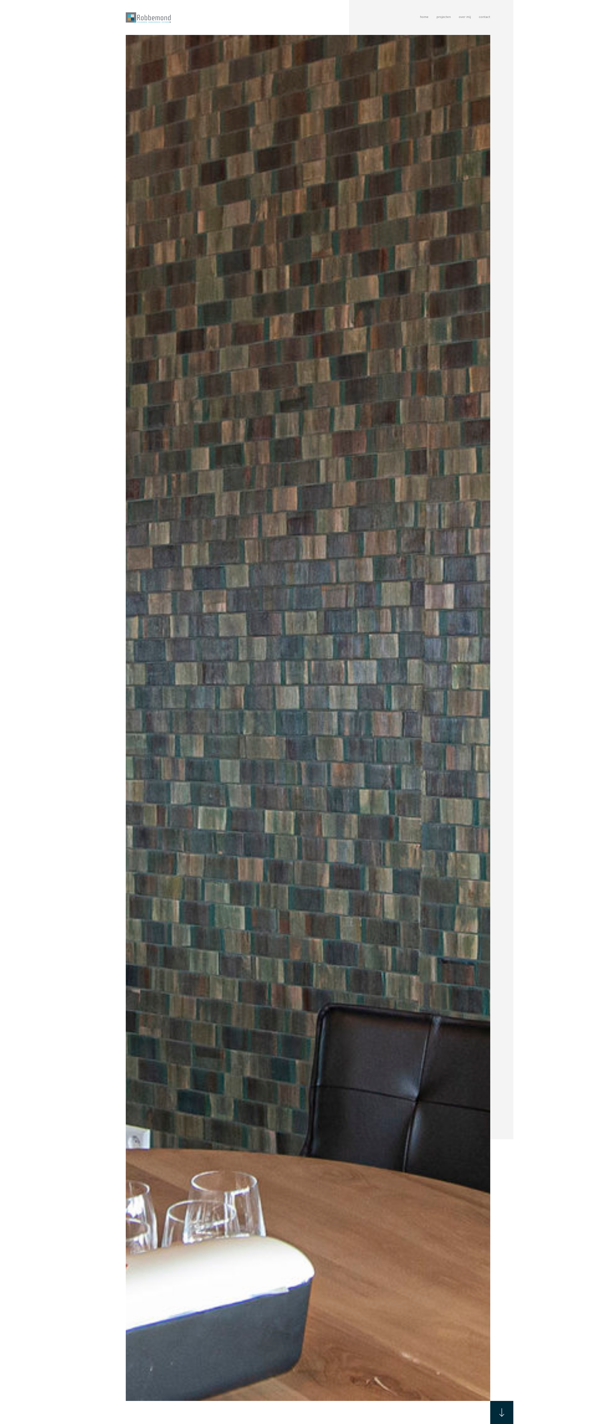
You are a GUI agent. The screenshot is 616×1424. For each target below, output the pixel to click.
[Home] (148, 17)
